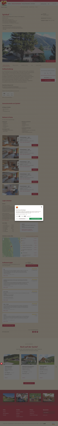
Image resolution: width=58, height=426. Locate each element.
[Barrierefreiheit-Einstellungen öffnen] (1, 364)
